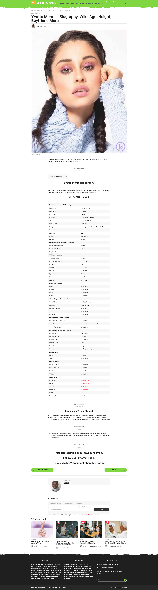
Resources (70, 3)
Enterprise (80, 3)
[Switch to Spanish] (110, 1)
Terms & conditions (54, 587)
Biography (35, 13)
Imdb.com (84, 393)
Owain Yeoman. (93, 452)
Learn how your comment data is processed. (87, 515)
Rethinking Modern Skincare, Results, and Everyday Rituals (115, 542)
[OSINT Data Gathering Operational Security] (91, 529)
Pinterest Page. (86, 457)
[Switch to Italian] (113, 1)
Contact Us (99, 3)
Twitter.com (84, 386)
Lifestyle (89, 3)
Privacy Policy (42, 587)
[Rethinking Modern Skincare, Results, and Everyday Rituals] (116, 529)
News (62, 3)
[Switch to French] (106, 1)
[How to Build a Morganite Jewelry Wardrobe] (42, 529)
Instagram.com (85, 380)
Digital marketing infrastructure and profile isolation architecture (65, 542)
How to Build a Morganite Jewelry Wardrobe (40, 542)
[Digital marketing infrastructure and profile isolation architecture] (67, 529)
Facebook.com (85, 383)
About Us (34, 587)
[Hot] (58, 522)
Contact (64, 587)
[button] (126, 3)
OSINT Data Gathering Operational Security (88, 542)
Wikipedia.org (85, 389)
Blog (81, 539)
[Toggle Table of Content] (64, 176)
